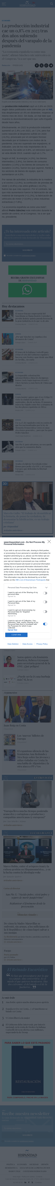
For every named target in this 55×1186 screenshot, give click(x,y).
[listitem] (27, 587)
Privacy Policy (42, 644)
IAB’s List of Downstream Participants (30, 580)
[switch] (45, 593)
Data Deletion (13, 644)
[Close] (50, 542)
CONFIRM (16, 635)
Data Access (27, 644)
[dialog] (27, 593)
